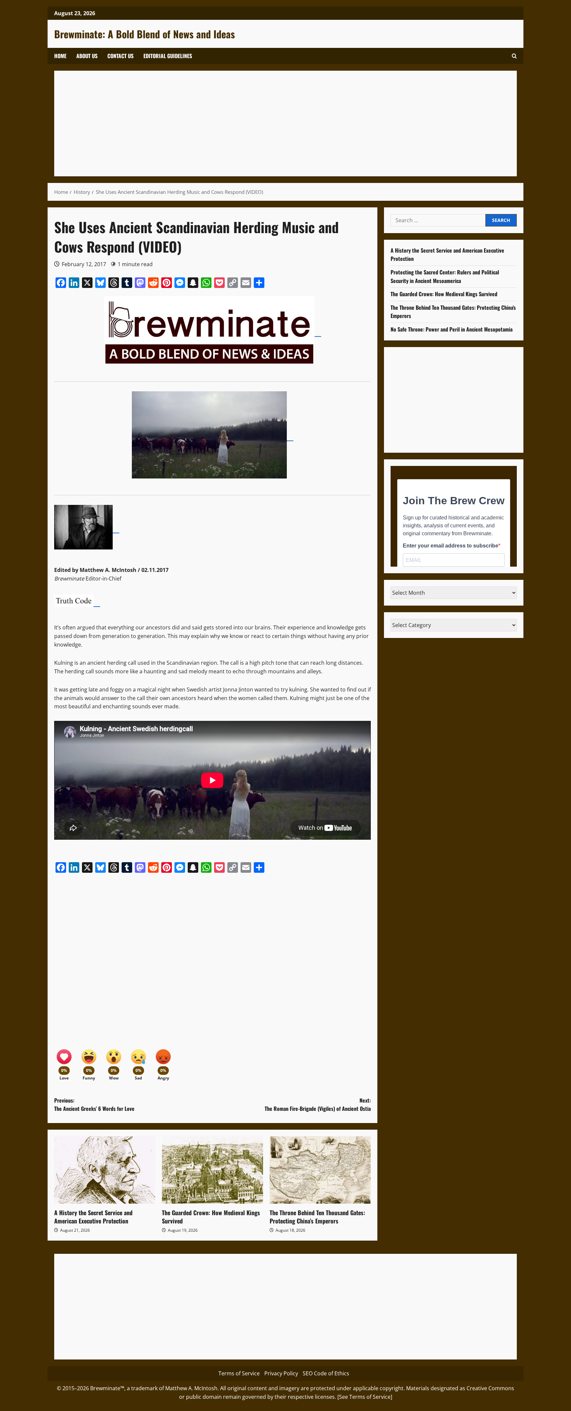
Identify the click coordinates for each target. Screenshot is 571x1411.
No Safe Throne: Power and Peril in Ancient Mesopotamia (452, 329)
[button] (514, 56)
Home (60, 56)
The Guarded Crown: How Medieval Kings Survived (211, 1216)
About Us (86, 56)
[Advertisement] (259, 123)
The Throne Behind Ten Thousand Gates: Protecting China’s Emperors (317, 1216)
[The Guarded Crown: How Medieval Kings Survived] (212, 1170)
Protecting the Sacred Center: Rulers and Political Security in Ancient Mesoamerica (445, 276)
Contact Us (120, 56)
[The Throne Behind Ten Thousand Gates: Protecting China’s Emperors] (320, 1170)
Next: (318, 1104)
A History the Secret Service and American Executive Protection (93, 1216)
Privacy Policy (281, 1373)
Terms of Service (239, 1373)
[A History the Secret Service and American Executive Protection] (104, 1170)
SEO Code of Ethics (326, 1373)
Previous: (94, 1104)
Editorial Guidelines (167, 56)
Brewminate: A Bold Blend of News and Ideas (144, 33)
